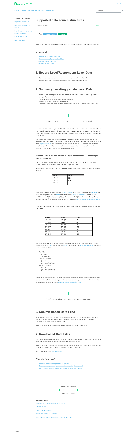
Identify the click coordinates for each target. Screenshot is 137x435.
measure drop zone (79, 195)
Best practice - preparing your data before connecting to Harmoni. (61, 368)
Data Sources (50, 10)
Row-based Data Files (46, 63)
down (58, 195)
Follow (97, 25)
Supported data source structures (22, 26)
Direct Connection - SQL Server (46, 414)
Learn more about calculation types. (88, 199)
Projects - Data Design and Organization (32, 10)
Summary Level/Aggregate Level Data (51, 59)
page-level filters (45, 144)
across (65, 245)
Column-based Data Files (47, 61)
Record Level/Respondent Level (49, 57)
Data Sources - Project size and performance (23, 32)
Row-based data (19, 40)
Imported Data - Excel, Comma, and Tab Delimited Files (54, 417)
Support (16, 10)
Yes (64, 390)
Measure (94, 192)
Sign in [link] (119, 3)
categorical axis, (67, 192)
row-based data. (57, 351)
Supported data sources (22, 22)
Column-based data (20, 37)
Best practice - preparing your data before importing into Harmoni (61, 366)
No (73, 390)
